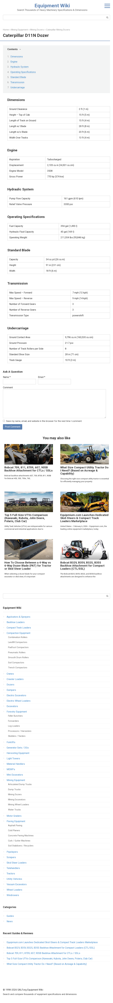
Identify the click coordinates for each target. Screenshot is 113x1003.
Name (7, 377)
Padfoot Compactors (18, 647)
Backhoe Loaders (16, 622)
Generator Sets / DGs (18, 747)
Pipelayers (12, 851)
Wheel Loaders (14, 889)
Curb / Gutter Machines (19, 841)
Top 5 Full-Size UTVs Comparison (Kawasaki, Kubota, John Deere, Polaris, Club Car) (26, 518)
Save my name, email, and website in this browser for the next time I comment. (44, 421)
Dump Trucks (14, 789)
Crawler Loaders (15, 679)
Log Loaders (14, 726)
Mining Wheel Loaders (18, 804)
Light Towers (13, 758)
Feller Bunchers (15, 716)
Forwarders (13, 721)
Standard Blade (18, 77)
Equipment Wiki (52, 5)
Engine (13, 61)
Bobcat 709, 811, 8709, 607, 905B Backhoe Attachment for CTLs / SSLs (28, 469)
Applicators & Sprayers (18, 616)
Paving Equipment (16, 821)
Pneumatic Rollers (16, 652)
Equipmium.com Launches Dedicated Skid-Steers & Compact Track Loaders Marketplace (84, 518)
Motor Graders (14, 815)
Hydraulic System (19, 66)
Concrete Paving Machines (21, 835)
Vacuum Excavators (17, 884)
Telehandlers (13, 868)
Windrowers (13, 895)
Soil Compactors (16, 662)
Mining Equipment (16, 780)
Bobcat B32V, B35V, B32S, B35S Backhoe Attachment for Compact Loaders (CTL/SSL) (82, 565)
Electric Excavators (16, 695)
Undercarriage (17, 87)
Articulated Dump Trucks (20, 784)
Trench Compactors (17, 667)
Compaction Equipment (18, 633)
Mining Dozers (15, 794)
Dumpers (11, 690)
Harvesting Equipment (18, 753)
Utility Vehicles (14, 879)
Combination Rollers (17, 637)
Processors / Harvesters (19, 731)
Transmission (17, 82)
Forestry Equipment (17, 711)
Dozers (10, 684)
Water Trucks (14, 809)
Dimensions (16, 56)
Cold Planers (14, 830)
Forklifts (11, 742)
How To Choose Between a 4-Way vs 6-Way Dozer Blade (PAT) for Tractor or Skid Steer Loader (27, 565)
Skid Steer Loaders (16, 862)
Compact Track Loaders (19, 627)
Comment (8, 387)
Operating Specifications (23, 72)
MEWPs (11, 769)
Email (41, 377)
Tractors (11, 873)
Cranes (10, 673)
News (10, 921)
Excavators (12, 706)
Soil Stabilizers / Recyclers (20, 845)
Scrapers (11, 857)
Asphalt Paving (15, 825)
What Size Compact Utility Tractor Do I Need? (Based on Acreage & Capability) (84, 470)
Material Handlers (16, 764)
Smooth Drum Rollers (18, 657)
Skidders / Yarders (16, 736)
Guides (10, 916)
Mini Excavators (15, 774)
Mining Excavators (16, 799)
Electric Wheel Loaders (18, 700)
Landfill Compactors (17, 642)
